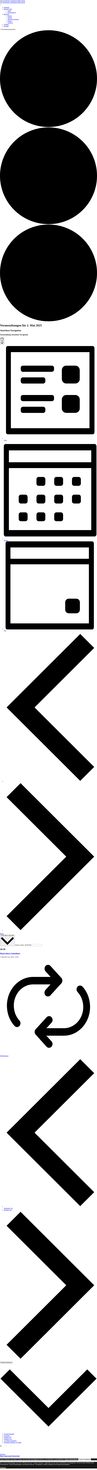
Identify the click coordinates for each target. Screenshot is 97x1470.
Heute (2, 933)
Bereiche (6, 14)
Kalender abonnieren (6, 1362)
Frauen (10, 21)
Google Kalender (9, 1434)
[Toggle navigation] (1, 4)
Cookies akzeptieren (84, 1459)
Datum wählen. (20, 945)
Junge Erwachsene (13, 19)
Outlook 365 (7, 1437)
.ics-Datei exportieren (10, 1441)
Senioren (10, 23)
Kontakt (6, 26)
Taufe (9, 11)
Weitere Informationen (71, 1459)
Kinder (10, 16)
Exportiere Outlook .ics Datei (12, 1442)
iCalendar (7, 1435)
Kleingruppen (12, 12)
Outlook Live (8, 1439)
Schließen (3, 1467)
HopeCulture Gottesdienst (10, 953)
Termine (6, 24)
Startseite (6, 7)
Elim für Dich (8, 9)
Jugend (10, 17)
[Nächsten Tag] (50, 930)
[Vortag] (50, 781)
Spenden (2, 1454)
